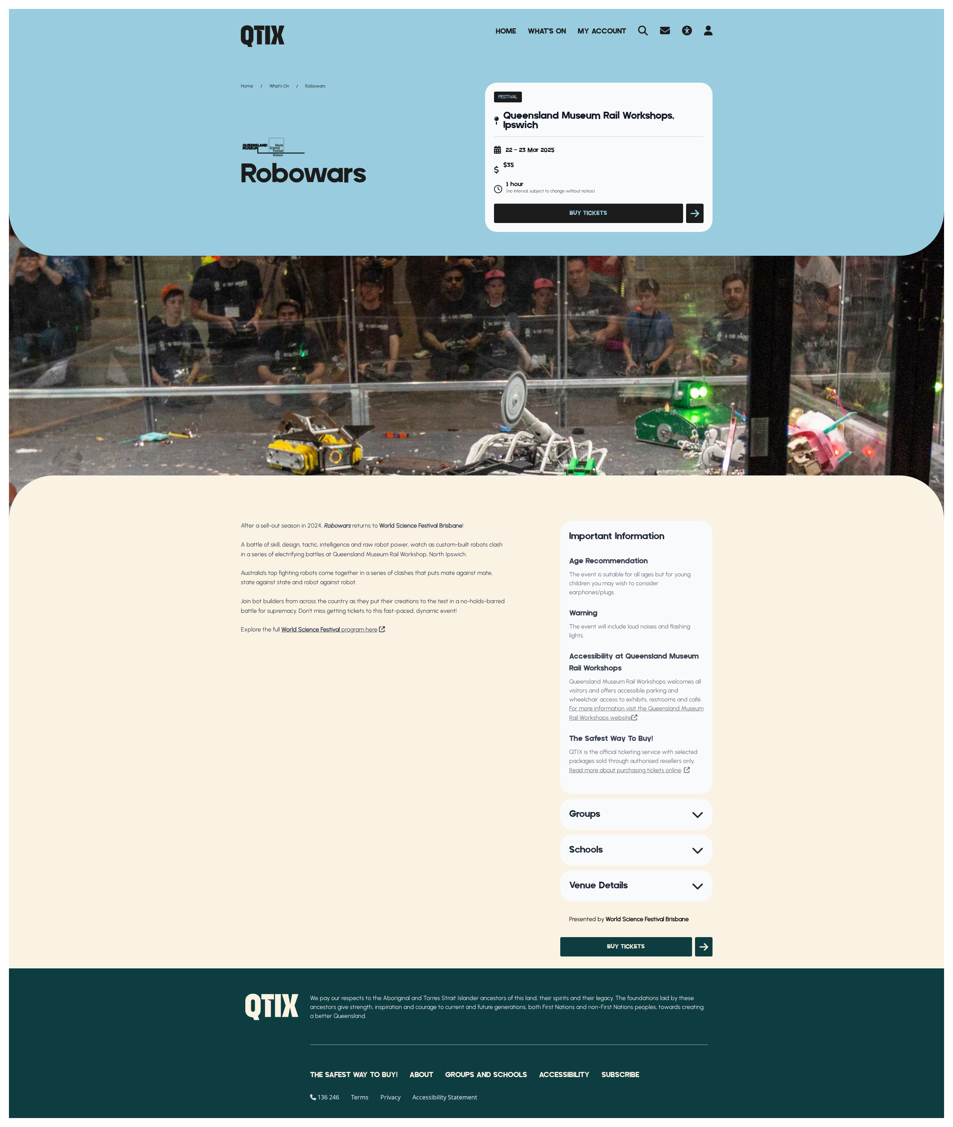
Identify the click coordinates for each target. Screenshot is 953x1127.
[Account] (708, 31)
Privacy (390, 1097)
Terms (360, 1097)
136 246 (328, 1097)
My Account (602, 31)
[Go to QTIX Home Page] (262, 36)
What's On (547, 31)
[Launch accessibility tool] (687, 31)
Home (506, 31)
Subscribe (620, 1074)
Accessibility (564, 1074)
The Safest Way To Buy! (354, 1074)
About (421, 1074)
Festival (507, 96)
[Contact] (665, 31)
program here (329, 629)
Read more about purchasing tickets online (625, 770)
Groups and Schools (486, 1074)
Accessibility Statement (444, 1097)
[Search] (643, 31)
